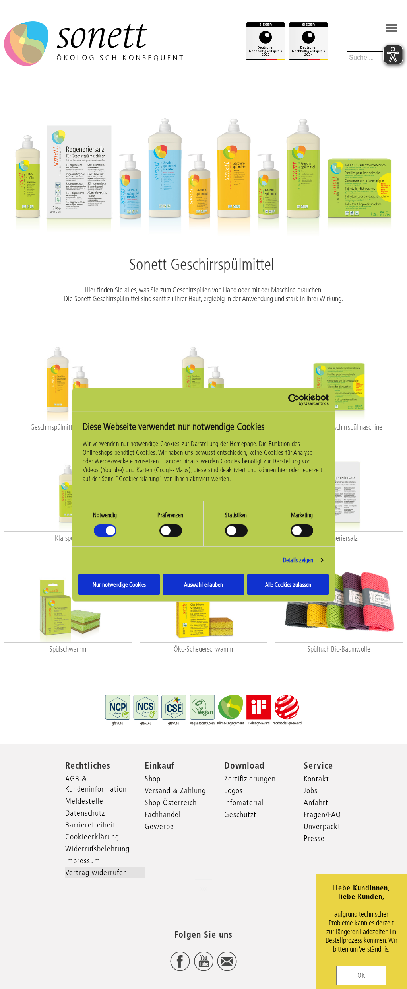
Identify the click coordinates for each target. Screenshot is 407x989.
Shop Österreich (171, 802)
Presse (314, 838)
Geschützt (240, 814)
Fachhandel (163, 814)
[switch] (170, 530)
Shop (153, 778)
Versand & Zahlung (175, 790)
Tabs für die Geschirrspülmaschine (338, 427)
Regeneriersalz (339, 538)
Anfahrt (316, 802)
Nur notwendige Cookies (119, 584)
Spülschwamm (67, 649)
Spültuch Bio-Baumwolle (338, 649)
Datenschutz (85, 813)
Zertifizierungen (250, 778)
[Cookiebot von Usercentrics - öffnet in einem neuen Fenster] (294, 400)
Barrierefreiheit (90, 824)
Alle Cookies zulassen (288, 584)
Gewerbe (159, 826)
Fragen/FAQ (322, 814)
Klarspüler (68, 538)
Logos (233, 790)
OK (361, 975)
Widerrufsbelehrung (97, 848)
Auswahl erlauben (203, 584)
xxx (203, 888)
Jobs (311, 790)
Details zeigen (298, 560)
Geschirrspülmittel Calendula (67, 427)
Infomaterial (244, 802)
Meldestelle (84, 801)
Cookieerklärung (92, 836)
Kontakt (316, 778)
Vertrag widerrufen (96, 872)
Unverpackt (322, 826)
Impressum (82, 860)
